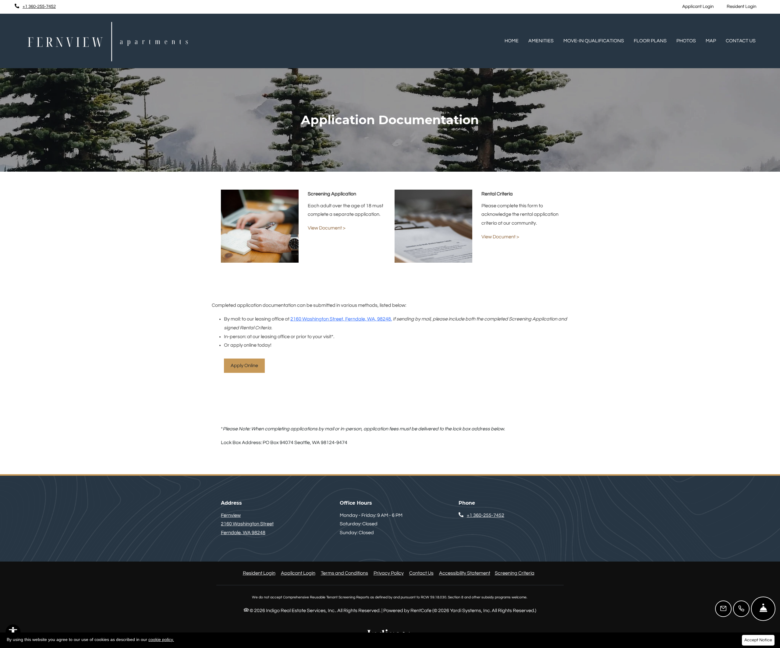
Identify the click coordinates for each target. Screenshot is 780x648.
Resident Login (745, 6)
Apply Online (244, 365)
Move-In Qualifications (593, 40)
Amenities (541, 40)
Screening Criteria (514, 573)
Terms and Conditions (344, 573)
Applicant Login (701, 6)
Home (512, 40)
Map (711, 40)
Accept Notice (758, 640)
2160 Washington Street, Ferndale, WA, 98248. (341, 319)
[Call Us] (741, 609)
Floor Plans (650, 40)
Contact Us (741, 40)
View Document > (327, 228)
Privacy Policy (389, 573)
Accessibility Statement (464, 573)
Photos (686, 40)
